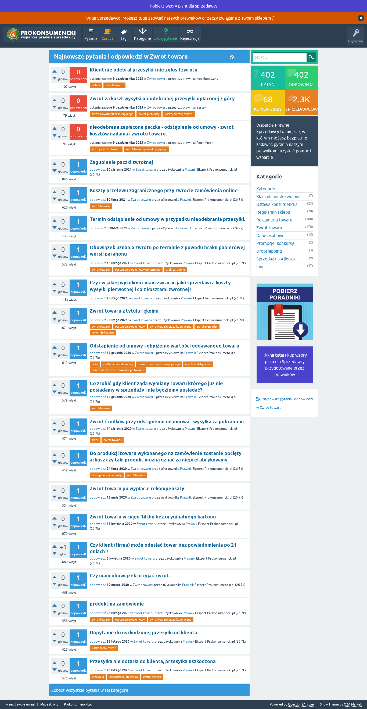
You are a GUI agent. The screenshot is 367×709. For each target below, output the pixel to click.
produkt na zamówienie (117, 604)
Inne (260, 266)
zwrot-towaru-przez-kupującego (112, 114)
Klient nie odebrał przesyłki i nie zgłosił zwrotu (143, 70)
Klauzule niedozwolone (278, 196)
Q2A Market (353, 704)
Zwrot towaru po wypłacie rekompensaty (137, 488)
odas (95, 364)
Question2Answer (301, 704)
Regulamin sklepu (273, 212)
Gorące (108, 38)
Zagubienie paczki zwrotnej (121, 162)
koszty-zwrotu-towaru (179, 114)
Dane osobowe (270, 235)
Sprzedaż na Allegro (275, 258)
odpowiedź (98, 169)
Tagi (124, 38)
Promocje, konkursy (275, 243)
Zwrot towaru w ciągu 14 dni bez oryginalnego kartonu (153, 517)
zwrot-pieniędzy (149, 114)
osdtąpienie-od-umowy (118, 364)
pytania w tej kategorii (106, 690)
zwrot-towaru (114, 85)
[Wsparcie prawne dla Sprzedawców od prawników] (42, 34)
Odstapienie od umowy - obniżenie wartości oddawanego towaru (164, 346)
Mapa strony (49, 704)
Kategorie (142, 38)
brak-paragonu (175, 269)
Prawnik (190, 169)
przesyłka (98, 676)
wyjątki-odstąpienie (198, 364)
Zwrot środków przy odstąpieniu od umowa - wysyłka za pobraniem (167, 421)
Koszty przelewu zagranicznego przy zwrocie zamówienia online (164, 190)
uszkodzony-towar (104, 648)
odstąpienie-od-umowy (130, 326)
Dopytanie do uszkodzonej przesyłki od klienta (143, 632)
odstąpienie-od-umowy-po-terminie (137, 269)
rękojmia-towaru (103, 332)
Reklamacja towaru (274, 219)
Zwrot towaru (157, 79)
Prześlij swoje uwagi (20, 704)
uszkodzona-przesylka (123, 676)
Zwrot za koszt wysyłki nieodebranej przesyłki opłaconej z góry (162, 98)
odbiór (96, 85)
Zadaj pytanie (165, 38)
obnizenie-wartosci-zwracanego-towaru (117, 370)
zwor (95, 440)
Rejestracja (189, 38)
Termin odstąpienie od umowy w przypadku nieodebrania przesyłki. (167, 219)
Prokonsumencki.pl (78, 704)
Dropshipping (269, 251)
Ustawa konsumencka (276, 204)
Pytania (90, 38)
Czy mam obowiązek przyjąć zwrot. (130, 575)
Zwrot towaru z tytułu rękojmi (124, 311)
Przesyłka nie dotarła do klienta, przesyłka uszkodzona (153, 661)
